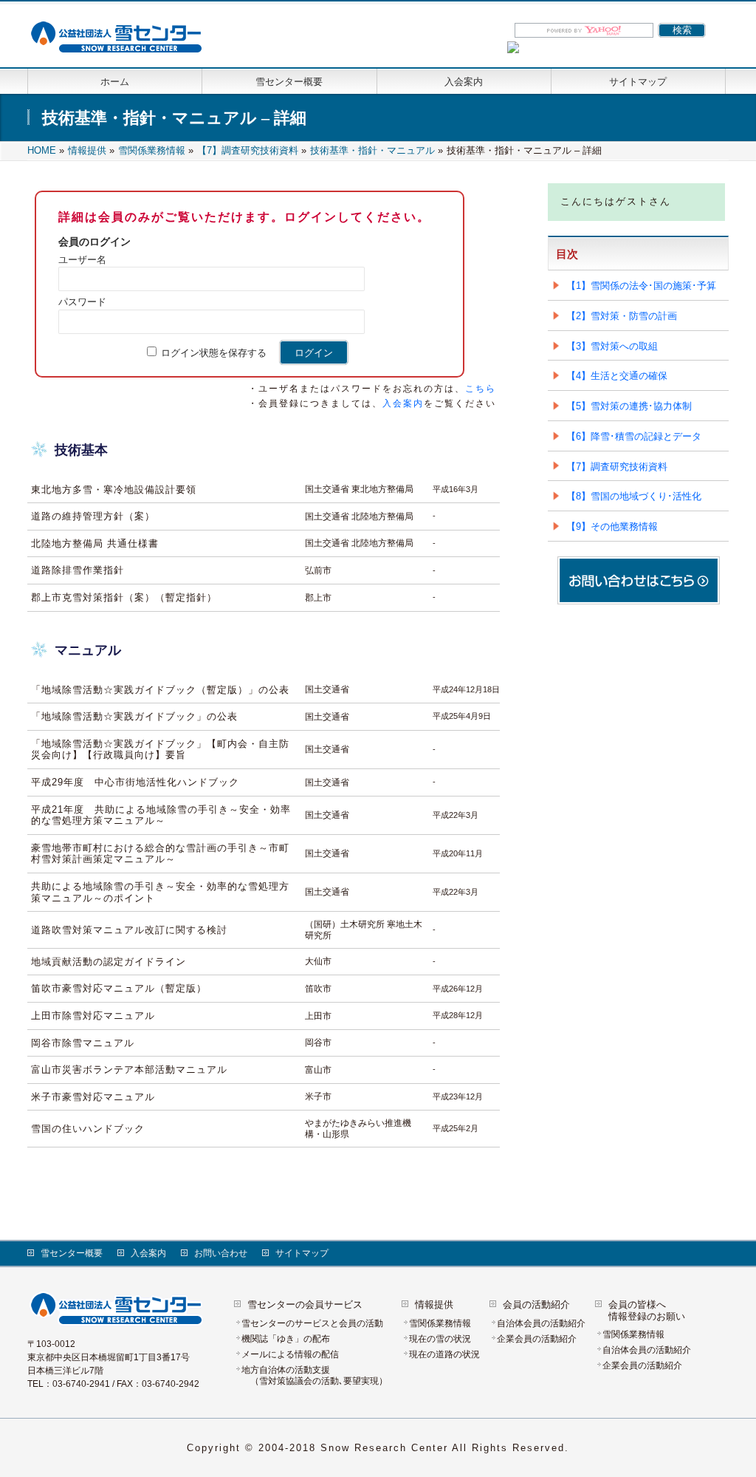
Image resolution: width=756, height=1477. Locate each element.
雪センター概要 (72, 1253)
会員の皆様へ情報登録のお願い (646, 1310)
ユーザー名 (82, 259)
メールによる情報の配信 (290, 1354)
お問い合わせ (220, 1253)
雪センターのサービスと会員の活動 (316, 1323)
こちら (480, 388)
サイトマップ (302, 1253)
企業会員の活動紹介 (537, 1339)
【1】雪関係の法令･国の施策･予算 (641, 285)
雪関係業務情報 (440, 1323)
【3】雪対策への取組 (612, 346)
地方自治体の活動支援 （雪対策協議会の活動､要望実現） (314, 1375)
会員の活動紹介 (536, 1304)
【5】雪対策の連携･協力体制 (629, 406)
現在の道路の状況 (444, 1354)
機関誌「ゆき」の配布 (285, 1339)
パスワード (82, 301)
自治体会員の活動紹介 (541, 1323)
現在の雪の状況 (440, 1339)
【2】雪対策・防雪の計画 (621, 315)
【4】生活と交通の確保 (616, 375)
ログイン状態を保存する (218, 352)
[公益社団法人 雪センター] (120, 39)
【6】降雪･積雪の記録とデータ (633, 436)
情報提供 (434, 1304)
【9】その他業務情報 (612, 526)
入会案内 (403, 403)
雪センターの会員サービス (304, 1304)
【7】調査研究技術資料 (616, 466)
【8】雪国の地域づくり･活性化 (633, 496)
